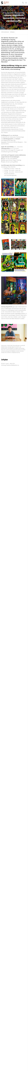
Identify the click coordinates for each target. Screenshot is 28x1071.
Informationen (5, 32)
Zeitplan (12, 32)
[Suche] (23, 3)
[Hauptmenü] (26, 3)
